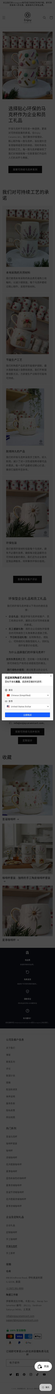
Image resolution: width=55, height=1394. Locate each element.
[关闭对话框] (51, 676)
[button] (27, 695)
